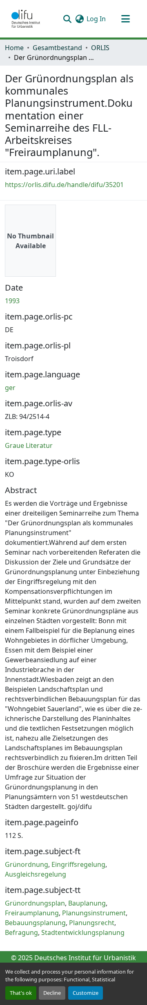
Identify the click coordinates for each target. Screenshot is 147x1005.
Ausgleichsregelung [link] (35, 874)
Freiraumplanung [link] (32, 912)
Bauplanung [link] (87, 903)
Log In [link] (96, 18)
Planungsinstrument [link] (94, 912)
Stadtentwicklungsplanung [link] (83, 932)
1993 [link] (12, 300)
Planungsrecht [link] (91, 922)
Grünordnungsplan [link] (35, 903)
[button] (25, 19)
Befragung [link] (21, 932)
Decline (52, 992)
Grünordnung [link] (26, 864)
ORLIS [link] (100, 47)
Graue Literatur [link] (29, 445)
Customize (85, 992)
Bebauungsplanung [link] (35, 922)
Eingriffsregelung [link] (78, 864)
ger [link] (10, 387)
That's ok (21, 992)
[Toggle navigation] (125, 18)
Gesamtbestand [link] (57, 47)
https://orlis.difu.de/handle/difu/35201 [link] (64, 184)
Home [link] (14, 47)
